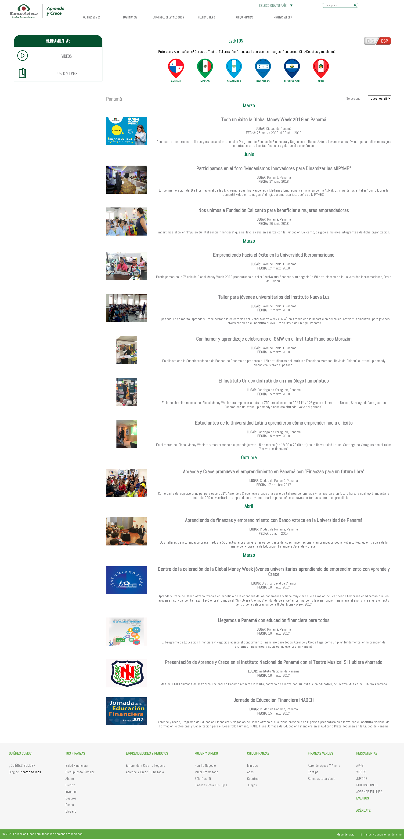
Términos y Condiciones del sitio (380, 834)
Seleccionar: (354, 98)
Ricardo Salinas (30, 772)
